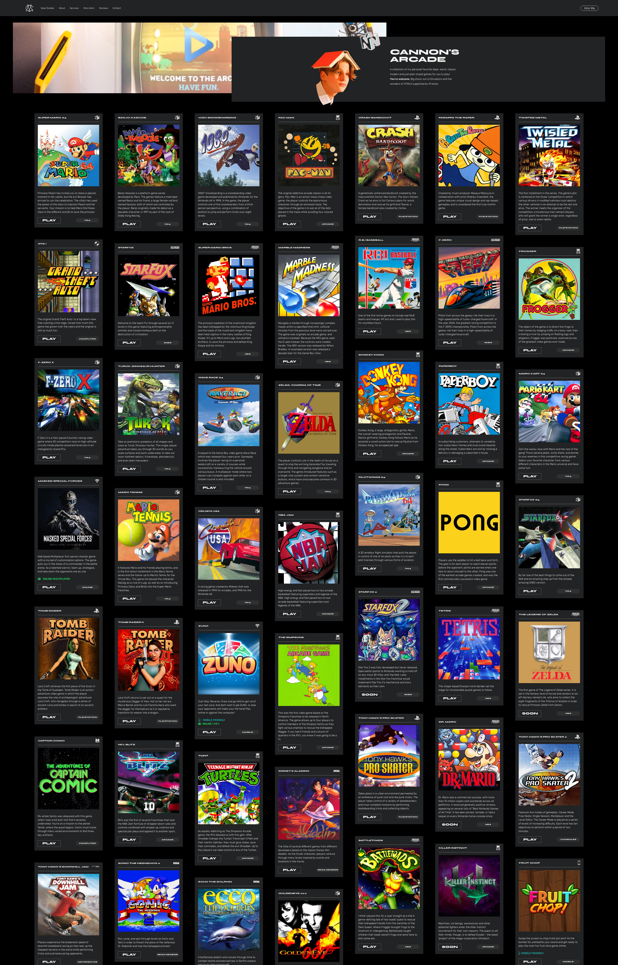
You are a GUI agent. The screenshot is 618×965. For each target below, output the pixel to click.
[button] (87, 220)
